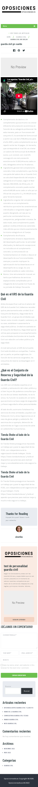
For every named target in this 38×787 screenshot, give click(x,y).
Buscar (8, 686)
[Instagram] (30, 19)
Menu (5, 26)
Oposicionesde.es (11, 779)
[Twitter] (26, 19)
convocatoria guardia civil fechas (16, 715)
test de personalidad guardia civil (16, 567)
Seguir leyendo (19, 620)
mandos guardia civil (11, 719)
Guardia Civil (8, 765)
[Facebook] (35, 19)
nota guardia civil (10, 723)
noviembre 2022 (9, 749)
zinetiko (19, 536)
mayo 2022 (7, 752)
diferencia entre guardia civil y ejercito (18, 708)
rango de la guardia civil (13, 712)
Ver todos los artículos (19, 33)
